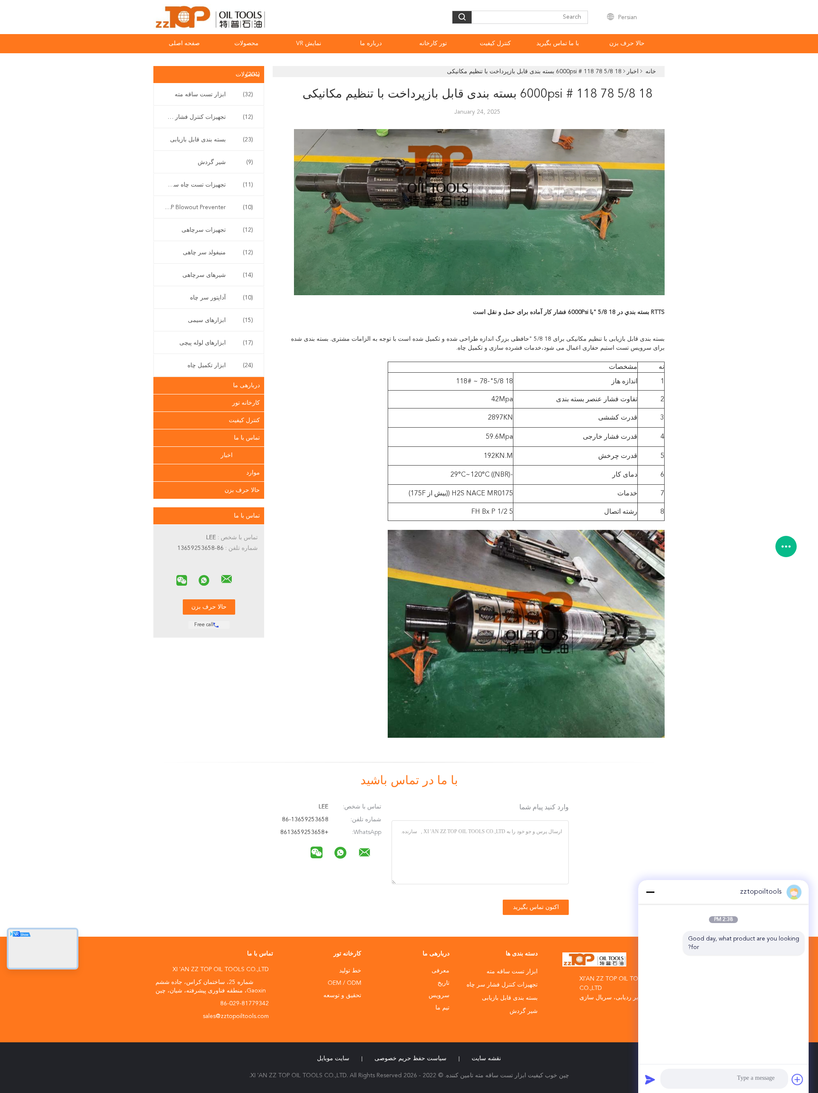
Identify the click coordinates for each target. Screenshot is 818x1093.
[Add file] (798, 1079)
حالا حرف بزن (627, 43)
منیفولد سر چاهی (218, 253)
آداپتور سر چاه (221, 298)
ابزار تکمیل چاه (220, 365)
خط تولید (350, 971)
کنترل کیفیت (495, 43)
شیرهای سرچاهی (217, 275)
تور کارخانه (433, 43)
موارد (253, 473)
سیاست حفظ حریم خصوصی (410, 1058)
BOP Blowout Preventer (207, 207)
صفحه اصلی (184, 43)
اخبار (227, 455)
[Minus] (650, 892)
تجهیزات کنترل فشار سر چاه (206, 117)
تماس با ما (247, 438)
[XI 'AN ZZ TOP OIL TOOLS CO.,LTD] (227, 579)
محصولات (246, 43)
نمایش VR (308, 43)
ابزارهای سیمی (220, 320)
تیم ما (442, 1008)
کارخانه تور (246, 403)
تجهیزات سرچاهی (217, 230)
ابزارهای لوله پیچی (216, 343)
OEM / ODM (344, 983)
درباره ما (371, 43)
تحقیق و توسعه (342, 995)
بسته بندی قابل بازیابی (211, 140)
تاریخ (443, 983)
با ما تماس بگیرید (557, 43)
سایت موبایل (333, 1058)
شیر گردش (225, 162)
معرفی (440, 971)
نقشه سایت (486, 1058)
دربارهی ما (246, 385)
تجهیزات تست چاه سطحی (206, 185)
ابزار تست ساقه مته (214, 95)
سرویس (439, 995)
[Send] (650, 1079)
